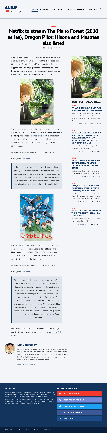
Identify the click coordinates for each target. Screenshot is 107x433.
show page (48, 252)
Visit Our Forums (71, 394)
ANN (27, 158)
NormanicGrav (50, 48)
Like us (72, 412)
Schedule (69, 9)
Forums (81, 9)
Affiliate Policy (48, 430)
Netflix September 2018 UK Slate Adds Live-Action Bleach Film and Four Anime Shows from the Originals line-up (86, 137)
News (35, 9)
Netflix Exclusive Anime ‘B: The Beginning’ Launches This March (86, 213)
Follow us (73, 406)
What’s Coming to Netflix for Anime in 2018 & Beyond (86, 109)
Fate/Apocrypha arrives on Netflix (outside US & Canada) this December (85, 188)
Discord (92, 9)
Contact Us (68, 419)
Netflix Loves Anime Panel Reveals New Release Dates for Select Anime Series (86, 164)
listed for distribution (41, 136)
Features (57, 9)
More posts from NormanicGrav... (27, 364)
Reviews (44, 9)
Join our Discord (73, 400)
